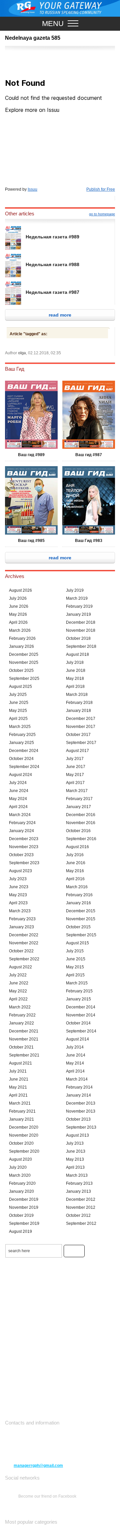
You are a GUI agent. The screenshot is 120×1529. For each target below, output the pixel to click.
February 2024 (22, 822)
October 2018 (78, 638)
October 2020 (21, 1143)
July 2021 (18, 1071)
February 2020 (22, 1183)
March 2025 (20, 726)
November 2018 (80, 630)
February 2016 (79, 895)
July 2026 (18, 598)
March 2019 (77, 598)
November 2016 (80, 822)
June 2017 (75, 766)
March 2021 (20, 1103)
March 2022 (20, 1007)
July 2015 (75, 951)
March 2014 (77, 1079)
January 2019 (78, 614)
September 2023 (24, 863)
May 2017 (75, 774)
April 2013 (75, 1167)
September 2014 (81, 1031)
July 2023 (18, 879)
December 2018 (80, 622)
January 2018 (78, 710)
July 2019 (75, 590)
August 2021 (20, 1063)
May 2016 (75, 871)
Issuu (32, 189)
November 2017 (80, 726)
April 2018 (75, 686)
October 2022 (21, 951)
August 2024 (20, 774)
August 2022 (20, 967)
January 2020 (21, 1191)
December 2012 (80, 1199)
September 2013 (81, 1127)
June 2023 (18, 887)
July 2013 (75, 1143)
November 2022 (23, 943)
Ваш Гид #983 (88, 540)
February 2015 (79, 991)
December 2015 (80, 911)
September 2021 (24, 1055)
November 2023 (23, 846)
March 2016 (77, 887)
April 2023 (18, 903)
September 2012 (81, 1223)
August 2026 (20, 590)
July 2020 (18, 1167)
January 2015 (78, 999)
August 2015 (77, 943)
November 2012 (80, 1207)
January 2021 (21, 1119)
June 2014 (75, 1055)
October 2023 (21, 854)
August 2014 (77, 1039)
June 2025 (18, 702)
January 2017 (78, 806)
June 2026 (18, 606)
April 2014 (75, 1071)
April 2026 (18, 622)
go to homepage (102, 214)
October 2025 (21, 670)
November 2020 (23, 1135)
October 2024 (21, 758)
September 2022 (24, 959)
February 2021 (22, 1111)
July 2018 (75, 662)
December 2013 (80, 1103)
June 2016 (75, 863)
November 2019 (23, 1207)
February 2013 (79, 1183)
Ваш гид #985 (31, 540)
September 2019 (24, 1223)
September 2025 (24, 678)
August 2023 (20, 871)
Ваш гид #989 (31, 454)
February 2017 (79, 798)
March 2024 (20, 814)
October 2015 (78, 927)
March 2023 (20, 911)
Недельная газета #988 (52, 264)
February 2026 (22, 638)
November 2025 (23, 662)
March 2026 (20, 630)
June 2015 (75, 959)
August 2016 (77, 846)
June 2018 (75, 670)
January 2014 (78, 1095)
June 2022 (18, 983)
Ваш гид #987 (88, 454)
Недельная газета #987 (52, 292)
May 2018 (75, 678)
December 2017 (80, 718)
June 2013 (75, 1151)
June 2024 (18, 790)
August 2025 (20, 686)
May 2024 (18, 798)
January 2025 (21, 742)
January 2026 (21, 646)
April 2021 (18, 1095)
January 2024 (21, 830)
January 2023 (21, 927)
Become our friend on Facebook (47, 1496)
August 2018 (77, 654)
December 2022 (23, 935)
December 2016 (80, 814)
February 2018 (79, 702)
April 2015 (75, 975)
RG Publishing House (60, 8)
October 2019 (21, 1215)
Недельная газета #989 (52, 236)
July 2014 (75, 1047)
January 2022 (21, 1023)
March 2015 (77, 983)
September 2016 (81, 838)
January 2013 (78, 1191)
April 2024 (18, 806)
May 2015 (75, 967)
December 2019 (23, 1199)
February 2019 (79, 606)
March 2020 (20, 1175)
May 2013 (75, 1159)
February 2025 (22, 734)
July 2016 (75, 854)
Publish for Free (100, 189)
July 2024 (18, 782)
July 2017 (75, 758)
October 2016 (78, 830)
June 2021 (18, 1079)
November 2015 (80, 919)
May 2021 (18, 1087)
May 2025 (18, 710)
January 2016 (78, 903)
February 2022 (22, 1015)
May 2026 (18, 614)
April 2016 (75, 879)
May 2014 (75, 1063)
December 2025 (23, 654)
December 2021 (23, 1031)
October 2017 (78, 734)
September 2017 (81, 742)
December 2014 (80, 1007)
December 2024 (23, 750)
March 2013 (77, 1175)
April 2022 (18, 999)
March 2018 (77, 694)
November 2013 (80, 1111)
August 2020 (20, 1159)
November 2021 (23, 1039)
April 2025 (18, 718)
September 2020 (24, 1151)
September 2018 (81, 646)
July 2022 (18, 975)
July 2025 (18, 694)
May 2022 (18, 991)
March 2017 (77, 790)
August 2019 (20, 1231)
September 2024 (24, 766)
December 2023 (23, 838)
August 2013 (77, 1135)
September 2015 (81, 935)
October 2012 (78, 1215)
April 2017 (75, 782)
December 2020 (23, 1127)
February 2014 (79, 1087)
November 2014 (80, 1015)
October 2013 (78, 1119)
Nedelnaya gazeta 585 (32, 38)
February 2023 (22, 919)
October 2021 (21, 1047)
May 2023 (18, 895)
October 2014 (78, 1023)
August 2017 (77, 750)
